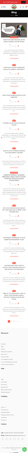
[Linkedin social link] (18, 439)
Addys (12, 46)
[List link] (14, 344)
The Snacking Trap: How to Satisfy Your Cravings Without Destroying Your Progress (14, 267)
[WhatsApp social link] (22, 439)
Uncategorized (14, 37)
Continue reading (14, 58)
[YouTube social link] (10, 439)
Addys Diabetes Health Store (13, 447)
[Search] (20, 7)
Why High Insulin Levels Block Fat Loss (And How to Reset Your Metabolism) (14, 210)
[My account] (23, 7)
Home (12, 15)
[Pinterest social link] (14, 439)
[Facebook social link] (2, 439)
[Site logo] (14, 6)
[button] (24, 449)
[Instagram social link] (6, 439)
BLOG (14, 92)
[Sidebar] (1, 137)
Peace (12, 185)
